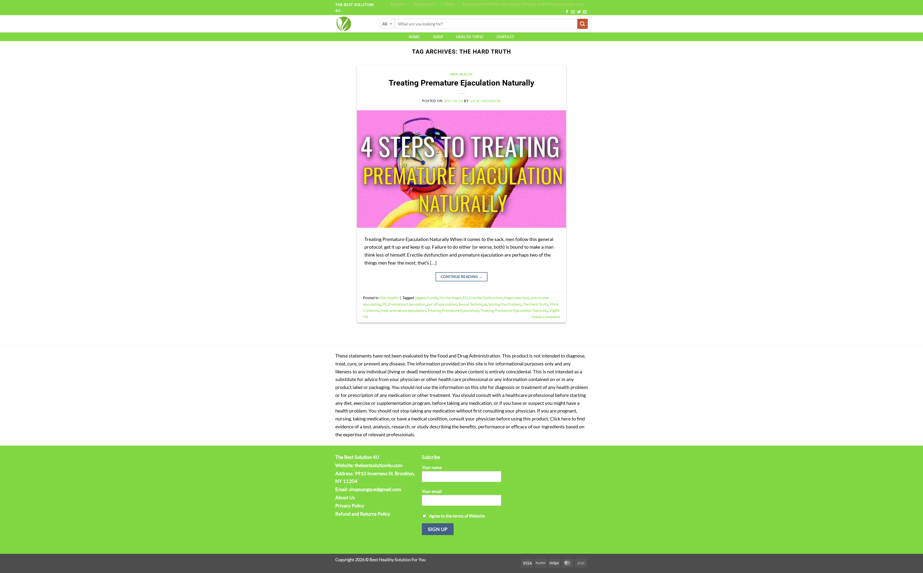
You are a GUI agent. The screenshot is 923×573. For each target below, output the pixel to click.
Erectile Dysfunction (486, 297)
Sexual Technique (472, 304)
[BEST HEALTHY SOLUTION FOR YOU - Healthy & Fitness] (353, 23)
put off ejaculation (442, 304)
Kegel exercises (516, 297)
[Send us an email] (584, 12)
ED (465, 297)
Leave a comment (545, 316)
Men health (461, 74)
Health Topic (469, 37)
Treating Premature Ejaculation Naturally (461, 82)
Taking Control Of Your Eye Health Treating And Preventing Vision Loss (523, 4)
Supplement (424, 4)
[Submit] (582, 24)
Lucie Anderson (485, 101)
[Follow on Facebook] (567, 12)
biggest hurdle (426, 297)
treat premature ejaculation (403, 310)
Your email (432, 491)
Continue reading (461, 276)
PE (384, 304)
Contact (505, 37)
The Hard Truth (535, 304)
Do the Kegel (450, 297)
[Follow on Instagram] (573, 12)
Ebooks (397, 4)
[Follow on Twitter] (579, 12)
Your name (432, 467)
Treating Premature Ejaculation (453, 310)
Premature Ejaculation (406, 304)
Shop (438, 37)
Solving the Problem (504, 304)
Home (450, 4)
